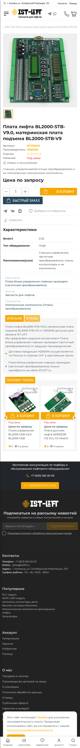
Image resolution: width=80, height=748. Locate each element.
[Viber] (60, 14)
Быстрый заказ (26, 200)
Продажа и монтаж (15, 676)
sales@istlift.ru (21, 565)
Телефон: (8, 561)
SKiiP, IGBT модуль (13, 598)
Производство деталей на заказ (24, 681)
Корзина (7, 643)
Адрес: (6, 568)
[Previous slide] (5, 417)
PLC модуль (9, 594)
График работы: (12, 572)
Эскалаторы (9, 616)
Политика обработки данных (22, 692)
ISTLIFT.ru (45, 370)
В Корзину (65, 191)
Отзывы (7, 697)
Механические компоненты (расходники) (28, 609)
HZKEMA (33, 149)
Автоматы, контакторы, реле (20, 601)
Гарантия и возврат (15, 708)
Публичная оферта (15, 703)
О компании (10, 687)
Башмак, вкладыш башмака (19, 605)
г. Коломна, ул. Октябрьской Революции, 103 (28, 3)
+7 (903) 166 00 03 (25, 561)
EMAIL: (6, 565)
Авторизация (10, 638)
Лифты (6, 612)
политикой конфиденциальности (30, 730)
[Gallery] (8, 114)
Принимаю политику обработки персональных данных (39, 533)
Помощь (7, 653)
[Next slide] (75, 417)
